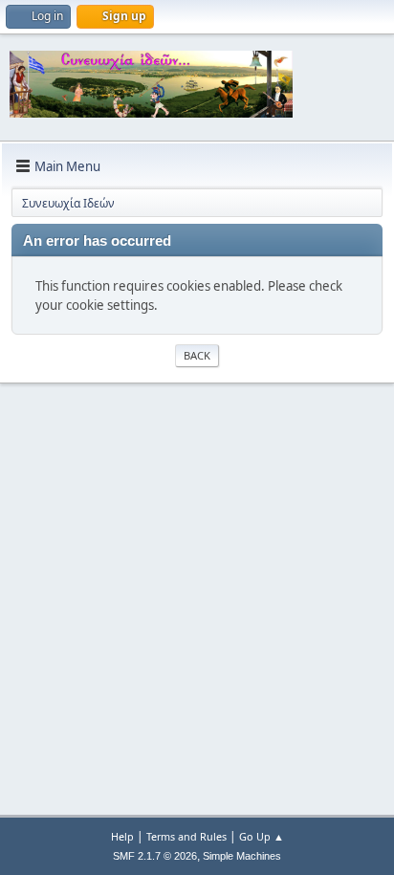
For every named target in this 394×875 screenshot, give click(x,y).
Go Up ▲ (261, 836)
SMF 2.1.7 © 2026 (155, 856)
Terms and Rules (186, 836)
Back (197, 355)
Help (122, 836)
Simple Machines (242, 856)
